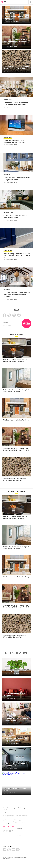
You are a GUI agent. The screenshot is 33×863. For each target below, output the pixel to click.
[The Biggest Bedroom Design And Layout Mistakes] (16, 714)
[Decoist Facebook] (4, 315)
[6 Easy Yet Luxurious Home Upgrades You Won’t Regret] (16, 125)
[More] (5, 2)
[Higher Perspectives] (7, 831)
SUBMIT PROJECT (26, 323)
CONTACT (5, 322)
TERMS (18, 844)
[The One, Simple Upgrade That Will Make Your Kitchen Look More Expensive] (16, 277)
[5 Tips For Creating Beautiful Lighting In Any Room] (16, 759)
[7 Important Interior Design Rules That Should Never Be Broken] (16, 87)
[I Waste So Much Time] (10, 831)
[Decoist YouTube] (19, 315)
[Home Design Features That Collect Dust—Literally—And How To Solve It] (16, 238)
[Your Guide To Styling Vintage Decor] (16, 783)
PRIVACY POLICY (7, 325)
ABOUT (4, 320)
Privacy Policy (6, 858)
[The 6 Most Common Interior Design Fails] (16, 689)
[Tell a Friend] (14, 315)
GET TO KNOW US (8, 826)
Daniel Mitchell (15, 21)
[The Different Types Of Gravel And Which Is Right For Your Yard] (16, 61)
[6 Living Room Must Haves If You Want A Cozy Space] (16, 200)
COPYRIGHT (20, 838)
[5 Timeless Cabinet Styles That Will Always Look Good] (16, 162)
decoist (2, 2)
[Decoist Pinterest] (9, 315)
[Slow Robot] (13, 831)
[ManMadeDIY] (4, 831)
